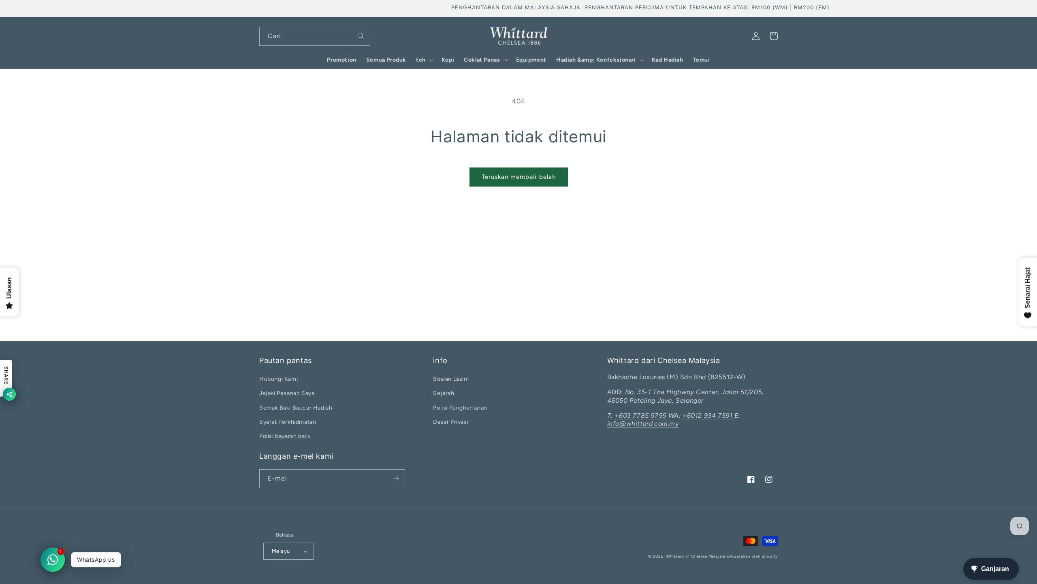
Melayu (281, 551)
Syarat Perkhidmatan (287, 422)
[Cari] (361, 36)
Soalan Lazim (451, 379)
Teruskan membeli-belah (519, 176)
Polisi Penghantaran (460, 407)
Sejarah (443, 393)
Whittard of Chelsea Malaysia (696, 556)
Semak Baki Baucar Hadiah (295, 407)
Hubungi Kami (278, 379)
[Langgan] (396, 478)
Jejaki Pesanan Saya (286, 393)
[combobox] (315, 36)
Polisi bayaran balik (285, 436)
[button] (424, 60)
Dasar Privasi (450, 422)
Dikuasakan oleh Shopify (752, 556)
